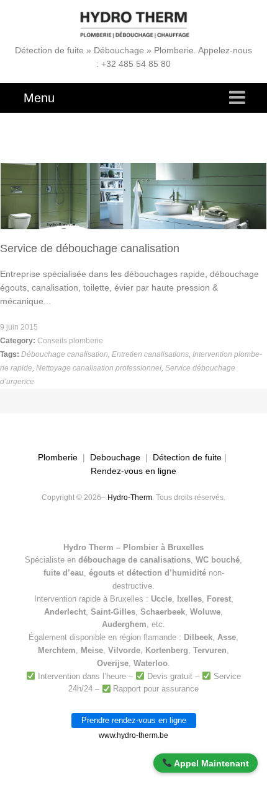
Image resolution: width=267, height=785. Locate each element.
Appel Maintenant (210, 763)
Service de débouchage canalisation (89, 248)
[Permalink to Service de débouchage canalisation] (133, 167)
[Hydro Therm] (133, 24)
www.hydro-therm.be (133, 735)
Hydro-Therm (129, 497)
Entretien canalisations (150, 354)
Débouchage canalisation (64, 354)
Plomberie (58, 457)
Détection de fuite (187, 457)
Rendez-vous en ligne (133, 471)
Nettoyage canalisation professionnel (98, 368)
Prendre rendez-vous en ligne (133, 720)
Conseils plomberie (70, 340)
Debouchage (115, 457)
